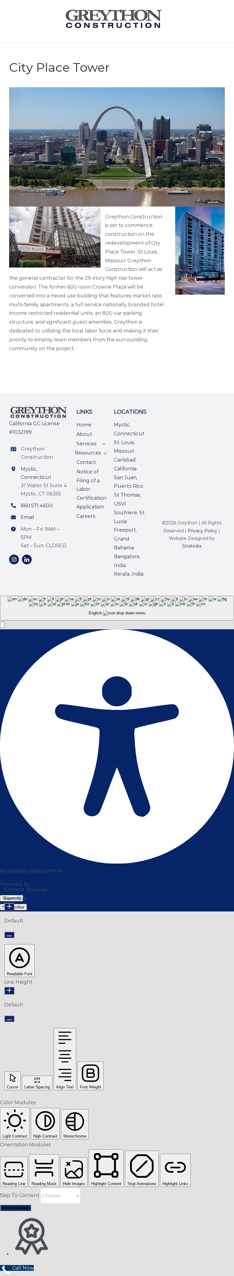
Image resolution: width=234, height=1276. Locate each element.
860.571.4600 (37, 506)
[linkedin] (27, 559)
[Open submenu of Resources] (104, 453)
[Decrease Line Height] (9, 1018)
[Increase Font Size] (9, 907)
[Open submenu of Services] (102, 444)
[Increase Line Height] (9, 990)
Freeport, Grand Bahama (125, 539)
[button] (2, 625)
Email (27, 517)
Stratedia (191, 546)
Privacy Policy (202, 531)
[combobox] (117, 608)
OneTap (41, 884)
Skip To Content (20, 1195)
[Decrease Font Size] (9, 935)
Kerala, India (129, 574)
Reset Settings (15, 1208)
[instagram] (14, 559)
